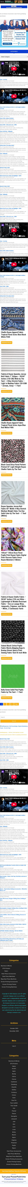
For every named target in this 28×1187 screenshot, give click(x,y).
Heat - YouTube (3, 79)
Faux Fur (14, 1100)
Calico (14, 1076)
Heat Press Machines (8, 976)
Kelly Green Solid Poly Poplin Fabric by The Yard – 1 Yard (12, 691)
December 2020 (14, 1031)
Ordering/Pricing (7, 342)
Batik (14, 1071)
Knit (14, 1124)
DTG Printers (6, 968)
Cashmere (14, 1082)
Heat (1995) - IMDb (4, 286)
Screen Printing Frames (9, 984)
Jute (14, 1121)
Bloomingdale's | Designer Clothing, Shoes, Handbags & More (13, 908)
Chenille (14, 1087)
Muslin (14, 1134)
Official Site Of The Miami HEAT (7, 145)
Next (16, 704)
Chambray (14, 1084)
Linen (14, 1129)
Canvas (14, 1079)
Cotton (14, 1095)
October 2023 (14, 1028)
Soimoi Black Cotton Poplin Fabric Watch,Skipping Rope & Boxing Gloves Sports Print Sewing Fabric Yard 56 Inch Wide (14, 649)
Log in (14, 1046)
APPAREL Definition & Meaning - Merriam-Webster (11, 930)
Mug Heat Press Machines (8, 979)
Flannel (14, 1111)
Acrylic (14, 1068)
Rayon (14, 1148)
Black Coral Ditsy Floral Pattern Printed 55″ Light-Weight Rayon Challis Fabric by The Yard (13, 466)
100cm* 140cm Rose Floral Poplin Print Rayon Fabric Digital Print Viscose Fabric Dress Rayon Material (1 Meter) (13, 556)
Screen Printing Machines (9, 987)
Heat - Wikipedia (3, 153)
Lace (14, 1127)
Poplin (14, 1145)
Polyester (14, 1142)
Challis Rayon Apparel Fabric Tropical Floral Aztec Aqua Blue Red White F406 (13, 425)
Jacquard (14, 1119)
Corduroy (14, 1092)
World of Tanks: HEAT (5, 167)
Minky (14, 1132)
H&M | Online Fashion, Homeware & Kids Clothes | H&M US (13, 924)
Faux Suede (14, 1105)
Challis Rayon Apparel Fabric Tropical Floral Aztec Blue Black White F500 (13, 334)
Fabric (6, 971)
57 (12, 704)
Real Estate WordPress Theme (10, 1171)
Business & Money (6, 965)
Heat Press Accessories (9, 973)
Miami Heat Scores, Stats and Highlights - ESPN (10, 175)
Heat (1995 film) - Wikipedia (6, 131)
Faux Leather (14, 1103)
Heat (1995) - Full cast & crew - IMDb (8, 124)
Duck (14, 1097)
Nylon (14, 1137)
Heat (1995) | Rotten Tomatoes (7, 118)
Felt (14, 1108)
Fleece (14, 1113)
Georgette (14, 1116)
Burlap (14, 1074)
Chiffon (14, 1089)
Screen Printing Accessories (9, 981)
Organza (14, 1140)
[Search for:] (14, 717)
